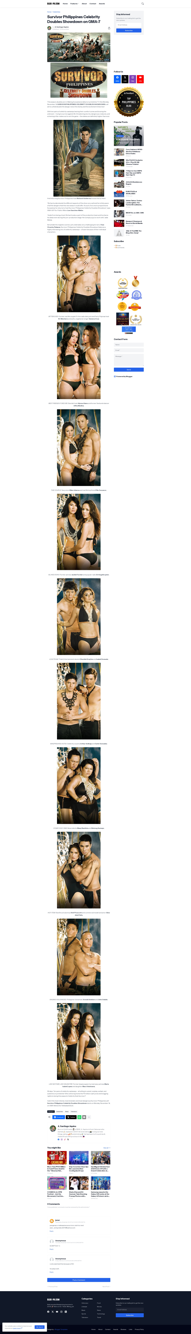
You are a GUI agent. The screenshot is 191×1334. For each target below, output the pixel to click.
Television (74, 1111)
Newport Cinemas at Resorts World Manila (134, 222)
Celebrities (56, 12)
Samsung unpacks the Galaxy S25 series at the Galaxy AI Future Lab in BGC (100, 1194)
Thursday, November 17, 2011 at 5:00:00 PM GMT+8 (69, 1242)
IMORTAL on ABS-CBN (135, 213)
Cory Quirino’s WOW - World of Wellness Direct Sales (134, 151)
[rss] (66, 1312)
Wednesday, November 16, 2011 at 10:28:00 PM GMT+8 (70, 1222)
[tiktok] (65, 1139)
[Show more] (89, 1117)
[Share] (108, 28)
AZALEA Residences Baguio (134, 183)
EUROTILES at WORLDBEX (131, 192)
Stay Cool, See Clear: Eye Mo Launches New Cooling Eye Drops (78, 1169)
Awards (102, 4)
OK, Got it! (39, 1327)
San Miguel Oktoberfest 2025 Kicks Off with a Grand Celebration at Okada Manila (100, 1169)
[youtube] (57, 1312)
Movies (99, 1307)
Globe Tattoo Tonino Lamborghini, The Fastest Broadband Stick (134, 203)
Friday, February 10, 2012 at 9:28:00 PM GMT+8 (68, 1260)
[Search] (142, 4)
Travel (99, 1317)
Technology (101, 1314)
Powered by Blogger (124, 376)
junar (57, 1220)
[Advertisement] (130, 52)
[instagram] (61, 1139)
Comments (120, 247)
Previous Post (53, 1286)
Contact (93, 4)
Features (73, 4)
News (66, 1111)
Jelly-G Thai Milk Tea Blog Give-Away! (133, 232)
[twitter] (68, 1139)
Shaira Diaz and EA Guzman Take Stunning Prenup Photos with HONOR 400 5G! (78, 1194)
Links (130, 1329)
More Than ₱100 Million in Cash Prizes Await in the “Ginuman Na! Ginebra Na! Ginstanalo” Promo (56, 1169)
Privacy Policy (139, 1329)
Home (65, 4)
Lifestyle (84, 1307)
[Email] (84, 1117)
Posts (118, 245)
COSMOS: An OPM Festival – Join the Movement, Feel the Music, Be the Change (55, 1194)
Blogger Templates (61, 1329)
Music (83, 1310)
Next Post (106, 1286)
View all (105, 1148)
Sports (84, 1314)
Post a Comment (79, 1280)
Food (99, 1303)
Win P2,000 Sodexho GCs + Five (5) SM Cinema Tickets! (134, 162)
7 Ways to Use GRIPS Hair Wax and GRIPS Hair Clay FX (134, 173)
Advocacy (85, 1303)
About (84, 4)
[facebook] (58, 1139)
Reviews (123, 1329)
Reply (51, 1231)
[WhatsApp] (79, 1117)
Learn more (16, 1328)
